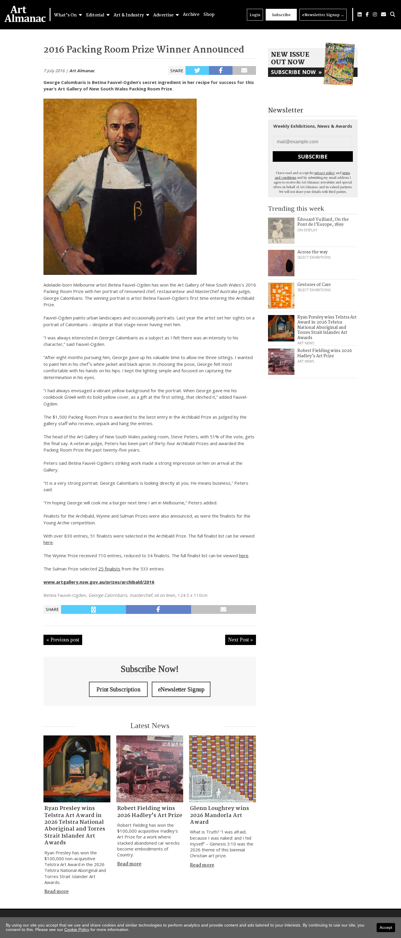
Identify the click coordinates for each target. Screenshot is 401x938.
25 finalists (109, 569)
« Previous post (62, 640)
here (48, 542)
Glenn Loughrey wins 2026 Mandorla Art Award (219, 815)
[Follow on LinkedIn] (360, 14)
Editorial (95, 15)
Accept (386, 927)
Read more (56, 891)
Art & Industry (129, 15)
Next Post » (240, 640)
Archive (191, 14)
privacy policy (324, 173)
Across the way (312, 252)
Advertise (163, 15)
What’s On (65, 15)
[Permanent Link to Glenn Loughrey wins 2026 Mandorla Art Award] (222, 768)
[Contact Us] (383, 14)
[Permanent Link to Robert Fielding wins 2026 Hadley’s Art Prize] (149, 768)
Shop (209, 14)
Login (255, 15)
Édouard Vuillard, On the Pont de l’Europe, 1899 (323, 222)
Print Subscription (118, 689)
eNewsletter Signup (323, 15)
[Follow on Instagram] (375, 14)
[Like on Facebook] (367, 14)
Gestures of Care (314, 284)
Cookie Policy (76, 929)
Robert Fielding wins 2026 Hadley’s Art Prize (149, 812)
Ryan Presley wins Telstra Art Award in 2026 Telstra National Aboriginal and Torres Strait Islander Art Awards (74, 825)
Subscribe (281, 15)
